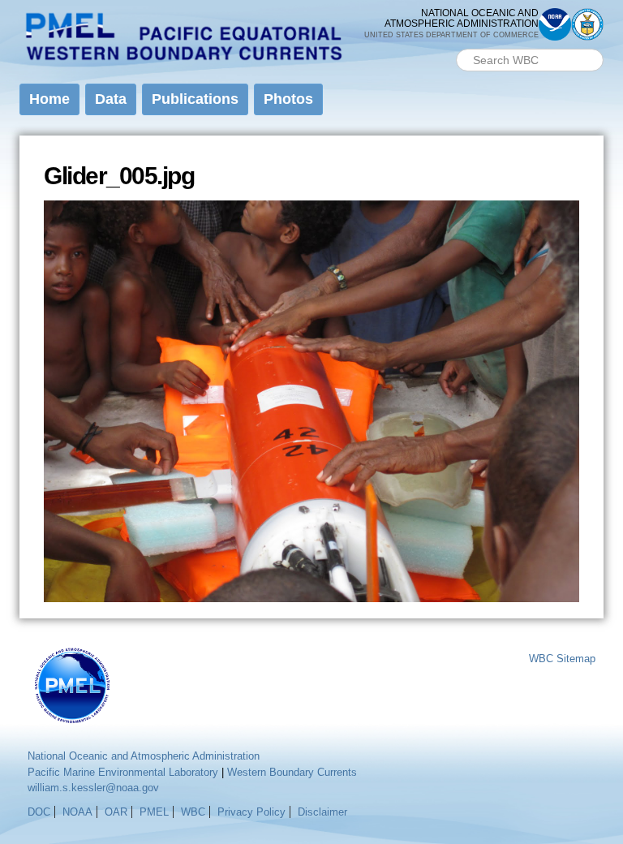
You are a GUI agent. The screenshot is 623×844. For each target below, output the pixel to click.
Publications (195, 99)
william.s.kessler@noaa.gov (93, 788)
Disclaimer (322, 812)
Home (49, 99)
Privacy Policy (251, 812)
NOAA (77, 812)
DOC (39, 812)
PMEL (154, 812)
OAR (116, 812)
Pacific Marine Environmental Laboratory (123, 772)
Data (111, 99)
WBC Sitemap (562, 658)
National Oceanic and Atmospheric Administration (144, 756)
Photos (288, 99)
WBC (193, 812)
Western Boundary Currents (292, 772)
